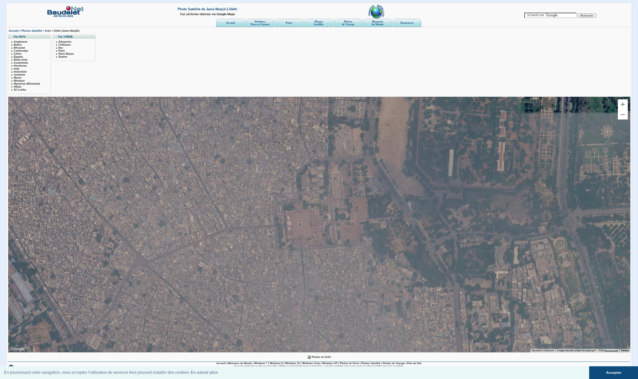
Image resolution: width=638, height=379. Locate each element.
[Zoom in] (623, 104)
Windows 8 (276, 363)
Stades (62, 56)
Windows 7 (260, 363)
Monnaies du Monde (240, 363)
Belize (18, 44)
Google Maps (226, 14)
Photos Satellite (31, 30)
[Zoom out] (623, 115)
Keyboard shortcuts (543, 350)
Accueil (13, 30)
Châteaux (64, 44)
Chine (17, 53)
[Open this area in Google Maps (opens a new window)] (17, 349)
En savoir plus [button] (204, 372)
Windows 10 (292, 363)
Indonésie (20, 71)
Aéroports (65, 41)
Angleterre (20, 41)
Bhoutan (19, 47)
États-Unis (20, 59)
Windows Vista (311, 363)
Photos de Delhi (321, 357)
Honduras (20, 65)
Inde (48, 30)
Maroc (18, 77)
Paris (61, 50)
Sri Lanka (20, 89)
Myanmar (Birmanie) (27, 83)
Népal (17, 86)
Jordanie (19, 74)
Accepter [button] (613, 373)
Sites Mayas (66, 53)
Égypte (18, 56)
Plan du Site (414, 363)
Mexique (19, 80)
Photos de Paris (349, 363)
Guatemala (21, 62)
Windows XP (329, 363)
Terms (625, 350)
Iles (60, 47)
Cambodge (21, 50)
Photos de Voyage (394, 363)
